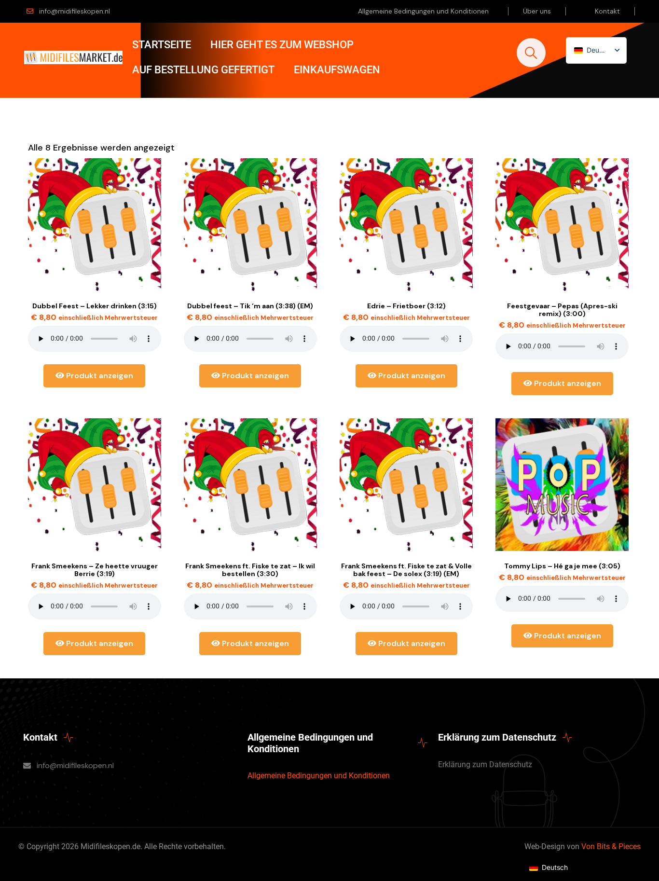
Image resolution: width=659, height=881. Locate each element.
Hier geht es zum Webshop (282, 45)
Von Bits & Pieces (611, 846)
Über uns (537, 11)
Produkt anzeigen (98, 376)
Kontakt (607, 11)
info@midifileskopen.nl (74, 11)
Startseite (161, 45)
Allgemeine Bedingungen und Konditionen (423, 11)
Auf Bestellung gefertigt (203, 70)
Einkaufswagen (337, 70)
